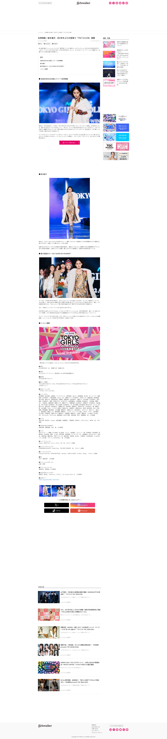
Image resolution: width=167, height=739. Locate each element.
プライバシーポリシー (97, 732)
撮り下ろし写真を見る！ (69, 142)
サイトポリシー (95, 730)
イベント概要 (44, 69)
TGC (41, 43)
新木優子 (55, 43)
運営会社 (94, 724)
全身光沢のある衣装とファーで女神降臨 (51, 60)
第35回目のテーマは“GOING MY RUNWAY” (52, 66)
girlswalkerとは (96, 726)
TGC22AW (47, 43)
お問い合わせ (95, 728)
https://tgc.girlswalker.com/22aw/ (49, 479)
